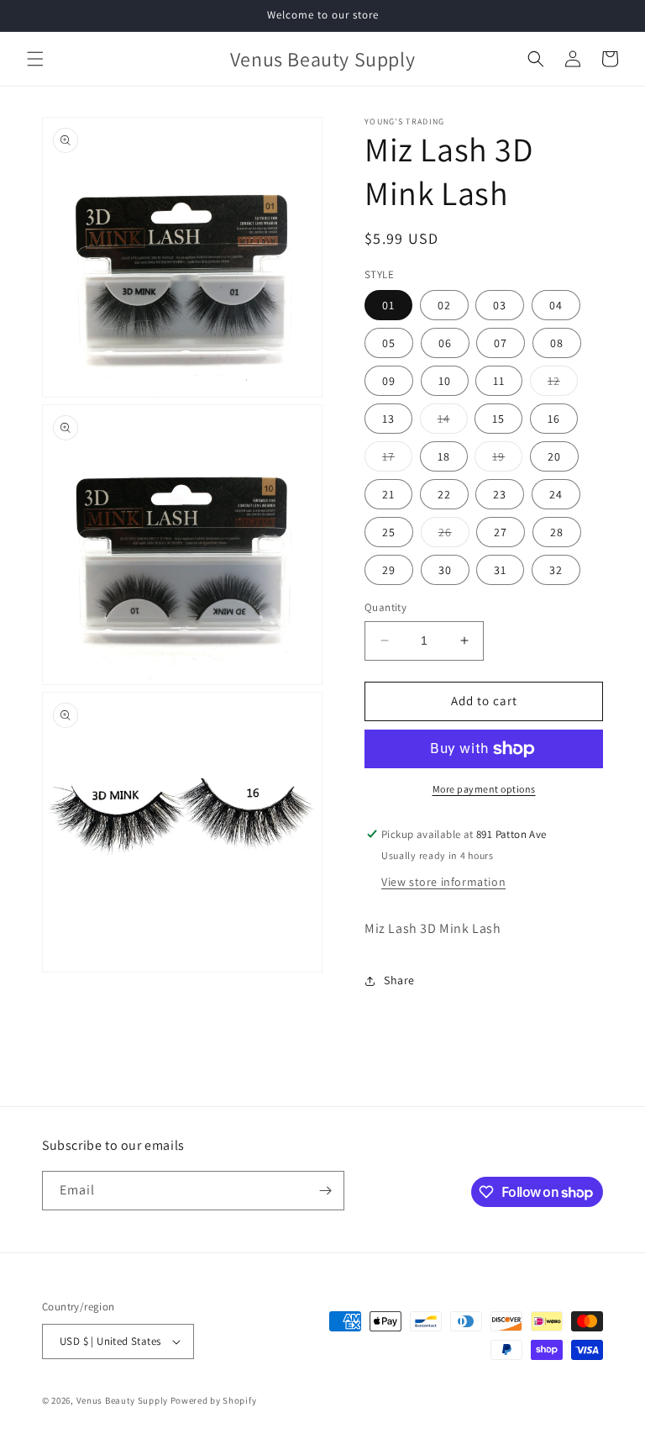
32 (556, 569)
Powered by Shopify (213, 1400)
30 (445, 569)
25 (389, 532)
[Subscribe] (325, 1190)
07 (500, 343)
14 (453, 422)
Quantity (385, 607)
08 (557, 343)
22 (444, 494)
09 (389, 380)
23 (499, 494)
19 (507, 460)
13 (388, 418)
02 (444, 305)
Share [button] (399, 980)
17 (397, 460)
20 (554, 456)
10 (444, 380)
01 (388, 305)
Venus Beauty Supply (122, 1400)
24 (556, 494)
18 (444, 456)
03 (499, 305)
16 (554, 418)
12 (563, 384)
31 (500, 569)
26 (453, 535)
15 (498, 418)
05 (389, 343)
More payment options (484, 789)
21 (388, 494)
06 (445, 343)
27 (500, 532)
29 (389, 569)
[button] (35, 58)
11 (499, 380)
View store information (443, 881)
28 (557, 532)
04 (556, 305)
